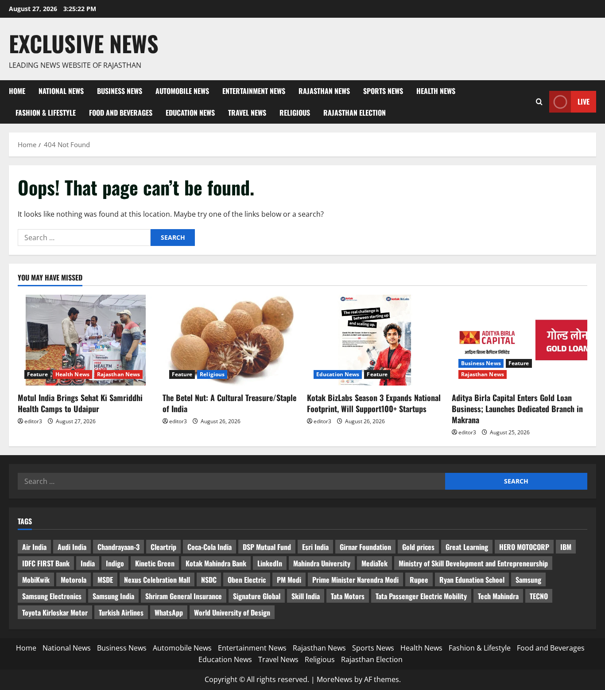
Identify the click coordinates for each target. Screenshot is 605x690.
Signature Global (256, 596)
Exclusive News (84, 43)
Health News (435, 91)
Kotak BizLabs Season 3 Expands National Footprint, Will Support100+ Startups (374, 403)
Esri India (315, 547)
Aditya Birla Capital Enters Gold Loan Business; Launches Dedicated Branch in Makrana (517, 408)
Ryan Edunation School (471, 579)
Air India (34, 547)
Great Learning (467, 547)
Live (583, 101)
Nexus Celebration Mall (157, 579)
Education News (190, 112)
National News (61, 91)
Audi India (72, 547)
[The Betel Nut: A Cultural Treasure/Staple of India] (231, 340)
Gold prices (418, 547)
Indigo (115, 563)
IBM (565, 547)
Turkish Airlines (121, 612)
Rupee (419, 579)
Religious (294, 112)
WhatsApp (169, 612)
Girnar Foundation (365, 547)
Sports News (383, 91)
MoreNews (335, 679)
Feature (37, 374)
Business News (119, 91)
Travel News (247, 112)
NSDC (209, 579)
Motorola (73, 579)
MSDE (105, 579)
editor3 (33, 421)
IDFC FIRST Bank (46, 563)
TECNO (539, 596)
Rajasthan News (324, 91)
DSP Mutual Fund (267, 547)
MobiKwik (36, 579)
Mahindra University (321, 563)
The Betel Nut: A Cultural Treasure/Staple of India (229, 403)
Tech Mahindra (498, 596)
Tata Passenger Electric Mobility (421, 596)
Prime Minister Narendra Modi (355, 579)
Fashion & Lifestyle (46, 112)
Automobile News (182, 91)
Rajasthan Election (354, 112)
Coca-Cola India (209, 547)
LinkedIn (269, 563)
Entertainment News (253, 91)
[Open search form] (539, 101)
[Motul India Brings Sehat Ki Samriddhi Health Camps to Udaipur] (86, 340)
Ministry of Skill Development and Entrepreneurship (473, 563)
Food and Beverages (120, 112)
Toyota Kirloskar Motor (55, 612)
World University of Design (232, 612)
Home (17, 91)
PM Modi (289, 579)
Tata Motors (348, 596)
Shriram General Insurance (183, 596)
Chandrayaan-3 (118, 547)
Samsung (528, 579)
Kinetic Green (155, 563)
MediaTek (374, 563)
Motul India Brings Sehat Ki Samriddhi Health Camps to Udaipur (80, 403)
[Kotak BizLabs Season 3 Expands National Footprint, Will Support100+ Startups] (375, 340)
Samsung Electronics (51, 596)
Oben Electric (247, 579)
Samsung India (113, 596)
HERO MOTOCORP (524, 547)
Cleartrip (163, 547)
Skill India (305, 596)
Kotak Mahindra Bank (216, 563)
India (88, 563)
